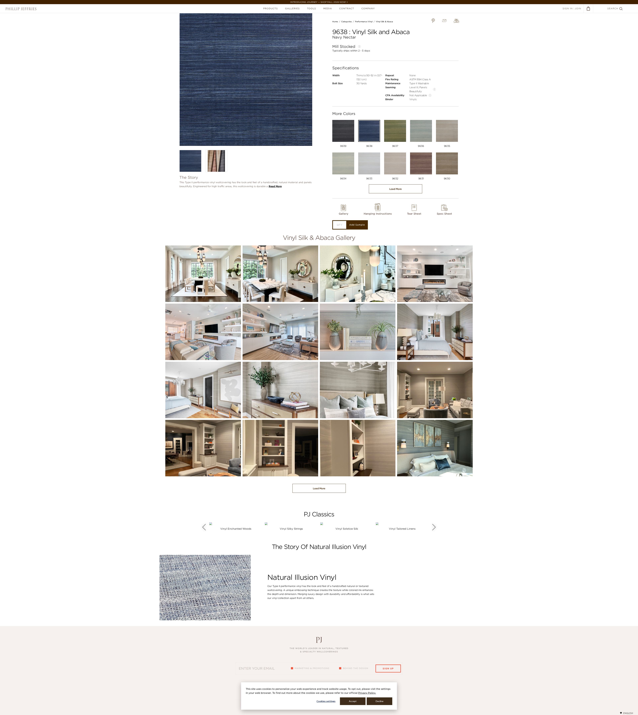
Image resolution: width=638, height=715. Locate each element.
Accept (353, 701)
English (628, 713)
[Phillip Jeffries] (21, 9)
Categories (346, 21)
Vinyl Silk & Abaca (384, 21)
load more (395, 189)
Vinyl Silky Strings (291, 528)
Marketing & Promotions (312, 668)
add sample (357, 225)
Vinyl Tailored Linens (402, 528)
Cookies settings (326, 701)
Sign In (568, 8)
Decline (379, 701)
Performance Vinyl (363, 21)
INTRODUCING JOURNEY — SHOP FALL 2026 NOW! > (319, 2)
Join (578, 8)
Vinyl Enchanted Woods (235, 528)
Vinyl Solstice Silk (346, 528)
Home (335, 21)
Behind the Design (355, 668)
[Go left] (204, 527)
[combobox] (626, 713)
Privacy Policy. (367, 693)
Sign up (388, 668)
